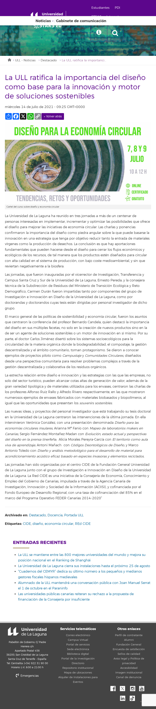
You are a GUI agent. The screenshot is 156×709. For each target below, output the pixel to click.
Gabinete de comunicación (81, 20)
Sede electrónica (78, 649)
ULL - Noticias (25, 60)
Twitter (124, 687)
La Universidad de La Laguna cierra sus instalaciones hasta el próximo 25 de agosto (84, 566)
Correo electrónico (78, 635)
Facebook (114, 687)
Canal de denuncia (128, 677)
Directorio (78, 663)
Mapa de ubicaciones (78, 672)
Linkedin (124, 697)
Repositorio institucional (78, 668)
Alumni (129, 640)
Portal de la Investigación (78, 658)
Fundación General (128, 644)
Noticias (43, 20)
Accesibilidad (129, 668)
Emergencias (29, 676)
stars (35, 689)
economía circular (59, 524)
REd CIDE (83, 524)
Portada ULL (73, 515)
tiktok (133, 697)
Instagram (133, 687)
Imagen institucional (128, 672)
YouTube (143, 687)
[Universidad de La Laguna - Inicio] (48, 16)
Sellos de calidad (129, 654)
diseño (37, 524)
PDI (117, 8)
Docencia (55, 515)
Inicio (9, 59)
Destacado (49, 60)
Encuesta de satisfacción (129, 649)
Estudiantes (100, 8)
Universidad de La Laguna (27, 631)
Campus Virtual (78, 640)
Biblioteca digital (78, 654)
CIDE (27, 524)
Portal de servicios (78, 644)
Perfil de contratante (129, 635)
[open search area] (115, 33)
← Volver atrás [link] (53, 116)
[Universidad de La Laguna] (48, 25)
